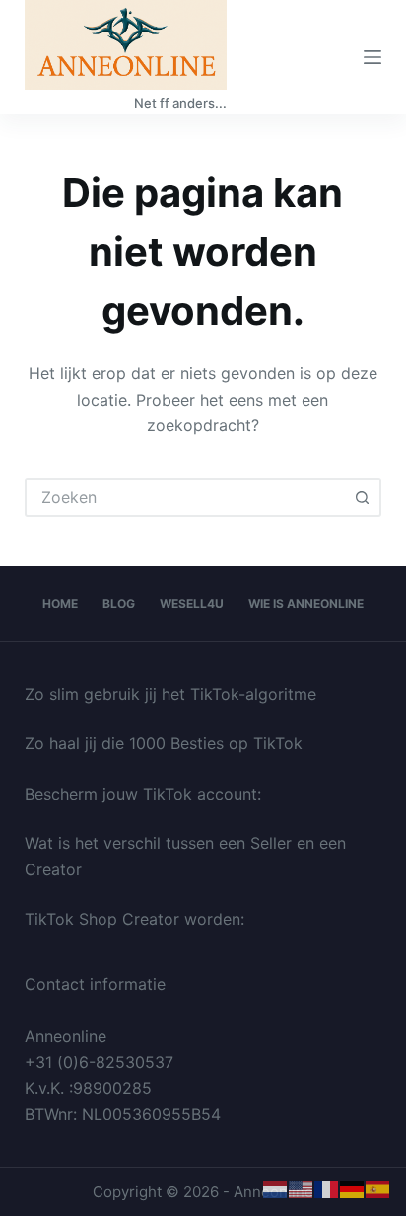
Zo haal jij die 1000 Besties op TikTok (164, 743)
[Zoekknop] (361, 497)
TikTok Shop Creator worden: (134, 918)
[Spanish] (378, 1188)
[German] (353, 1188)
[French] (327, 1188)
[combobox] (186, 497)
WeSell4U (192, 603)
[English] (301, 1188)
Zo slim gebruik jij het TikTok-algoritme (170, 694)
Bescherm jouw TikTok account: (143, 793)
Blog (118, 603)
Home (60, 603)
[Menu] (372, 57)
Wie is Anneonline (306, 603)
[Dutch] (276, 1188)
